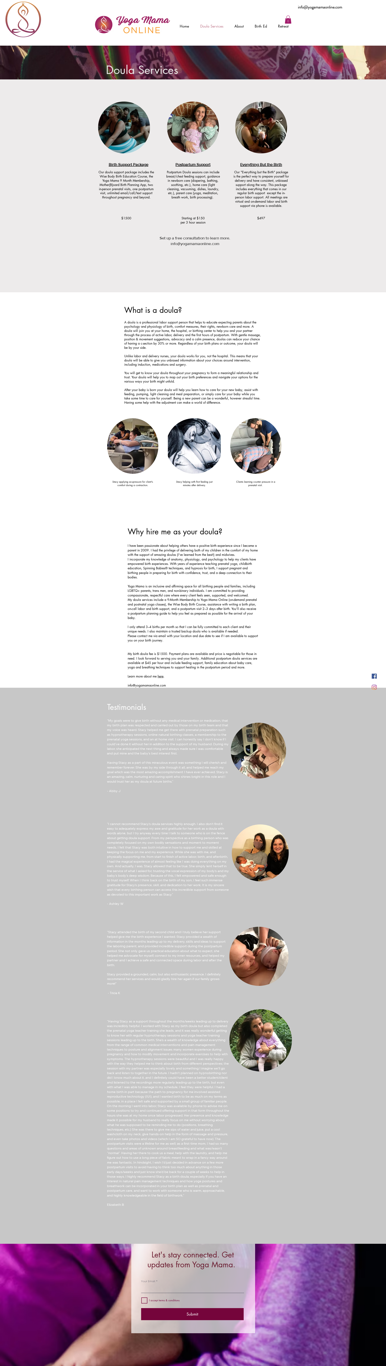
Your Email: (148, 1281)
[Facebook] (374, 676)
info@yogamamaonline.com (320, 7)
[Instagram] (374, 687)
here (160, 676)
